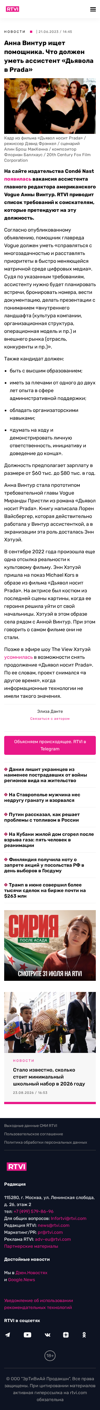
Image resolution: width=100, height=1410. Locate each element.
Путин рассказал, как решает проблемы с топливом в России (42, 817)
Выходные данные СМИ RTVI (30, 1125)
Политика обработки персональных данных (45, 1142)
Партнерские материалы (31, 1246)
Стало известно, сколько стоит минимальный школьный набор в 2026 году (49, 1077)
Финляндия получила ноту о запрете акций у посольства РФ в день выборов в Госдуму (44, 865)
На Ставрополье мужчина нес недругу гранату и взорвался (42, 797)
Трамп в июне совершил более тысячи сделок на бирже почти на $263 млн (45, 890)
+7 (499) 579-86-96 (34, 1211)
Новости (15, 32)
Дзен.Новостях (32, 1272)
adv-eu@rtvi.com (53, 1239)
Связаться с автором (50, 719)
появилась (17, 179)
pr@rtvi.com (50, 1232)
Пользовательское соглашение (33, 1134)
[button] (94, 9)
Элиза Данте (50, 711)
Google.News (21, 1279)
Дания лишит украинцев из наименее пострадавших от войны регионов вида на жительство (45, 775)
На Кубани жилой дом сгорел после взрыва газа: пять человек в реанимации (49, 839)
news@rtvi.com (53, 1225)
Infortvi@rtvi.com (68, 1218)
